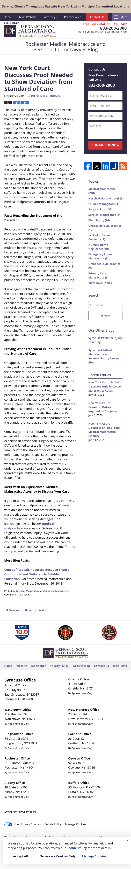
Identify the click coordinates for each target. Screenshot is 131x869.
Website (21, 666)
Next (42, 609)
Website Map (81, 666)
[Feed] (123, 166)
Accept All (20, 856)
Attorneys (50, 17)
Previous (12, 609)
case (52, 165)
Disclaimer (38, 666)
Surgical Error (100, 209)
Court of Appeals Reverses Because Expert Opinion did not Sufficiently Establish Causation (36, 574)
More (123, 17)
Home (8, 17)
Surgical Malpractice (57, 591)
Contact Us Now (105, 145)
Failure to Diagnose (104, 204)
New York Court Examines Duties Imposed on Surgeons (103, 407)
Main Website (28, 17)
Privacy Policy (59, 666)
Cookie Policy (53, 824)
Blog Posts (120, 666)
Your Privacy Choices (27, 824)
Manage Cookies (75, 824)
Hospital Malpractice (105, 198)
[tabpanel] (22, 633)
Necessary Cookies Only (58, 856)
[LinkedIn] (105, 166)
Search (105, 315)
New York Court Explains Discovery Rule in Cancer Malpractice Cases (105, 386)
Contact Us (97, 17)
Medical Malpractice (28, 591)
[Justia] (114, 166)
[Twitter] (97, 166)
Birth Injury (99, 220)
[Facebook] (88, 166)
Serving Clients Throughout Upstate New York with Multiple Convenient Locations (65, 6)
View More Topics (100, 283)
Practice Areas (73, 17)
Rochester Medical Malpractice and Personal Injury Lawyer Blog (30, 29)
